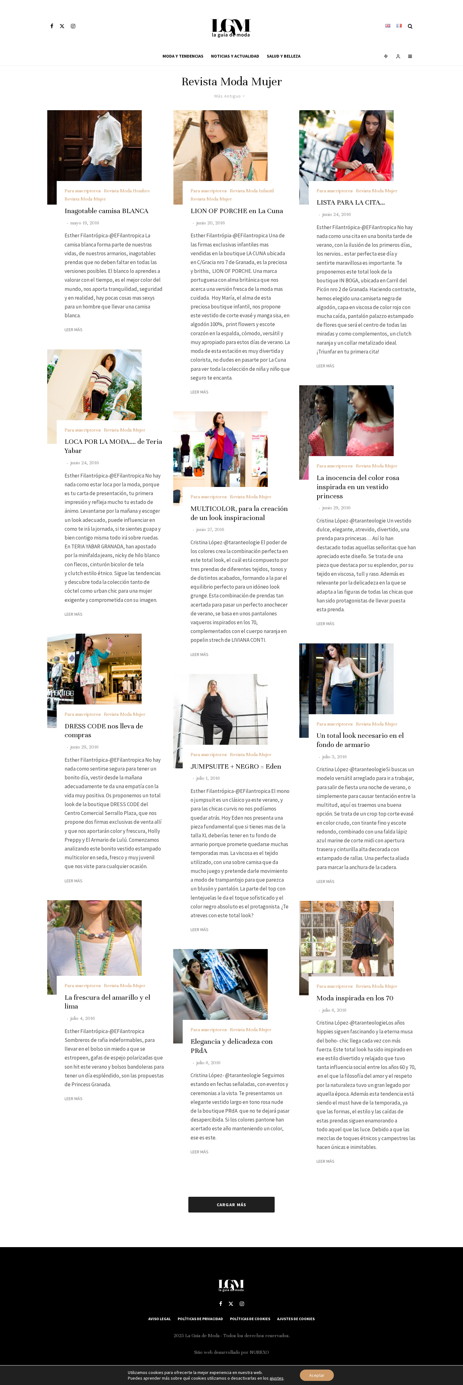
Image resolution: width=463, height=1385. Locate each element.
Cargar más (232, 1204)
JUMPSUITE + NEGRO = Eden (236, 766)
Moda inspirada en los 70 (355, 998)
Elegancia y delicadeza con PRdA (232, 1046)
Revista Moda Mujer (85, 199)
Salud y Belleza (283, 56)
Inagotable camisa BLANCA (106, 210)
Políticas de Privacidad (200, 1318)
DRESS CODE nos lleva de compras (104, 730)
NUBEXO (259, 1352)
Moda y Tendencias (183, 56)
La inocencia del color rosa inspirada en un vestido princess (358, 486)
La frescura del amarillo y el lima (107, 1002)
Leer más (74, 329)
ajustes (276, 1378)
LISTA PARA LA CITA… (351, 202)
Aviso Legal (159, 1318)
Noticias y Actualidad (235, 56)
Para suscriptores (83, 191)
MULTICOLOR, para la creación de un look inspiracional (239, 513)
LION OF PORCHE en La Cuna (237, 210)
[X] (62, 26)
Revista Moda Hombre (127, 191)
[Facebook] (51, 26)
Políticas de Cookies (250, 1318)
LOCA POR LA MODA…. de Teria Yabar (113, 446)
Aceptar (316, 1375)
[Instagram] (73, 26)
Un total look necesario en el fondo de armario (360, 740)
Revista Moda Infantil (252, 191)
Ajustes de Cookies (296, 1318)
